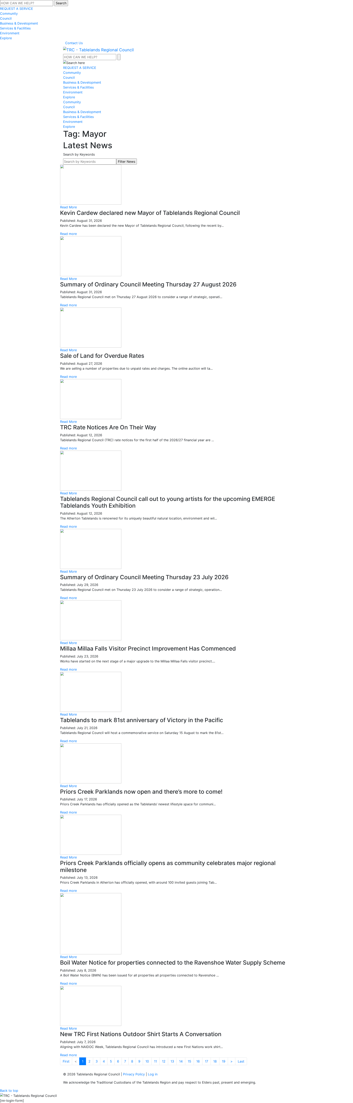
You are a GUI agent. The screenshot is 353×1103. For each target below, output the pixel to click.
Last (241, 1061)
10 (147, 1061)
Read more (68, 234)
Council (6, 18)
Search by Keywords (79, 154)
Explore (6, 38)
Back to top (9, 1090)
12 (163, 1061)
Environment (9, 33)
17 (206, 1061)
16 (198, 1061)
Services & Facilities (15, 28)
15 (189, 1061)
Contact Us (74, 43)
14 (181, 1061)
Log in (153, 1074)
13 (172, 1061)
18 (215, 1061)
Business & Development (19, 23)
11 (155, 1061)
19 (223, 1061)
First (66, 1061)
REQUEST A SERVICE (16, 9)
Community (9, 13)
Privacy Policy (134, 1074)
